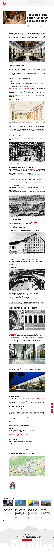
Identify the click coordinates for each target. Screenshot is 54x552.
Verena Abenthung (22, 482)
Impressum (30, 549)
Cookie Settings (37, 549)
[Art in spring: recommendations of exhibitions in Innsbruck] (33, 503)
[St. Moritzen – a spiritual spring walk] (46, 503)
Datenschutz (19, 549)
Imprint (24, 549)
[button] (27, 467)
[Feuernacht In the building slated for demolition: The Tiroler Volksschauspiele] (8, 503)
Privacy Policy (12, 549)
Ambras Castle (26, 88)
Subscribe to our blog (27, 540)
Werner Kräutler (44, 517)
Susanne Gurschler (6, 520)
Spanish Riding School (40, 191)
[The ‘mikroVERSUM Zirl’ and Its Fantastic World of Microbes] (20, 503)
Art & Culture (29, 12)
